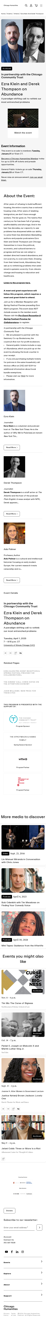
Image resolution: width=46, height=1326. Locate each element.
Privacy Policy (7, 1314)
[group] (23, 1187)
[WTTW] (23, 759)
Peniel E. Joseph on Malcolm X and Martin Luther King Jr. (20, 1047)
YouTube (4, 1052)
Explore (7, 1273)
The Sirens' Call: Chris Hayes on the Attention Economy (21, 683)
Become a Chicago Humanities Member (19, 159)
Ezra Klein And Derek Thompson (32, 13)
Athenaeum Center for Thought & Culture (17, 1152)
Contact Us (9, 1240)
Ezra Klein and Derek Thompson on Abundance (23, 618)
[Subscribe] (39, 1227)
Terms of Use (13, 1314)
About (7, 1284)
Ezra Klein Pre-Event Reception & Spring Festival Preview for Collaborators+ (22, 673)
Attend (16, 13)
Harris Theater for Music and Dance (15, 1102)
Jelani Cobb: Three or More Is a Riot (20, 1148)
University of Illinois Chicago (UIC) (19, 645)
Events (9, 13)
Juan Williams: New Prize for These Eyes (20, 692)
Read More (11, 447)
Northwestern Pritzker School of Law (15, 1007)
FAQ (23, 376)
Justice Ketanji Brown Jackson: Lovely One (21, 1097)
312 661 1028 (9, 1242)
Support (8, 1296)
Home (3, 13)
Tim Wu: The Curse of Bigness (17, 1003)
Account (7, 1237)
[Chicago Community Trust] (22, 719)
